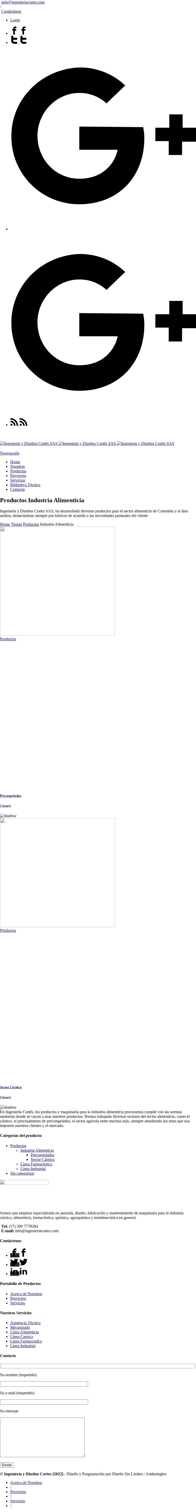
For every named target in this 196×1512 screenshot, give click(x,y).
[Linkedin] (19, 1273)
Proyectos (18, 475)
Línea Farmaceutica (26, 1341)
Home (15, 462)
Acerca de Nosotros (26, 1294)
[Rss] (19, 424)
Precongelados (42, 1155)
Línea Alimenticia (24, 1332)
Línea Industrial (33, 1168)
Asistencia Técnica (25, 1323)
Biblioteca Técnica (25, 485)
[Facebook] (19, 33)
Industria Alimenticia (37, 1150)
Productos (18, 471)
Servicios (17, 480)
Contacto (17, 489)
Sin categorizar (22, 1173)
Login (15, 20)
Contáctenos (11, 11)
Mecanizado (20, 1327)
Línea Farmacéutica (36, 1164)
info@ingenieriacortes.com (23, 2)
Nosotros (17, 466)
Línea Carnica (21, 1336)
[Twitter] (19, 42)
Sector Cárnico (43, 1159)
